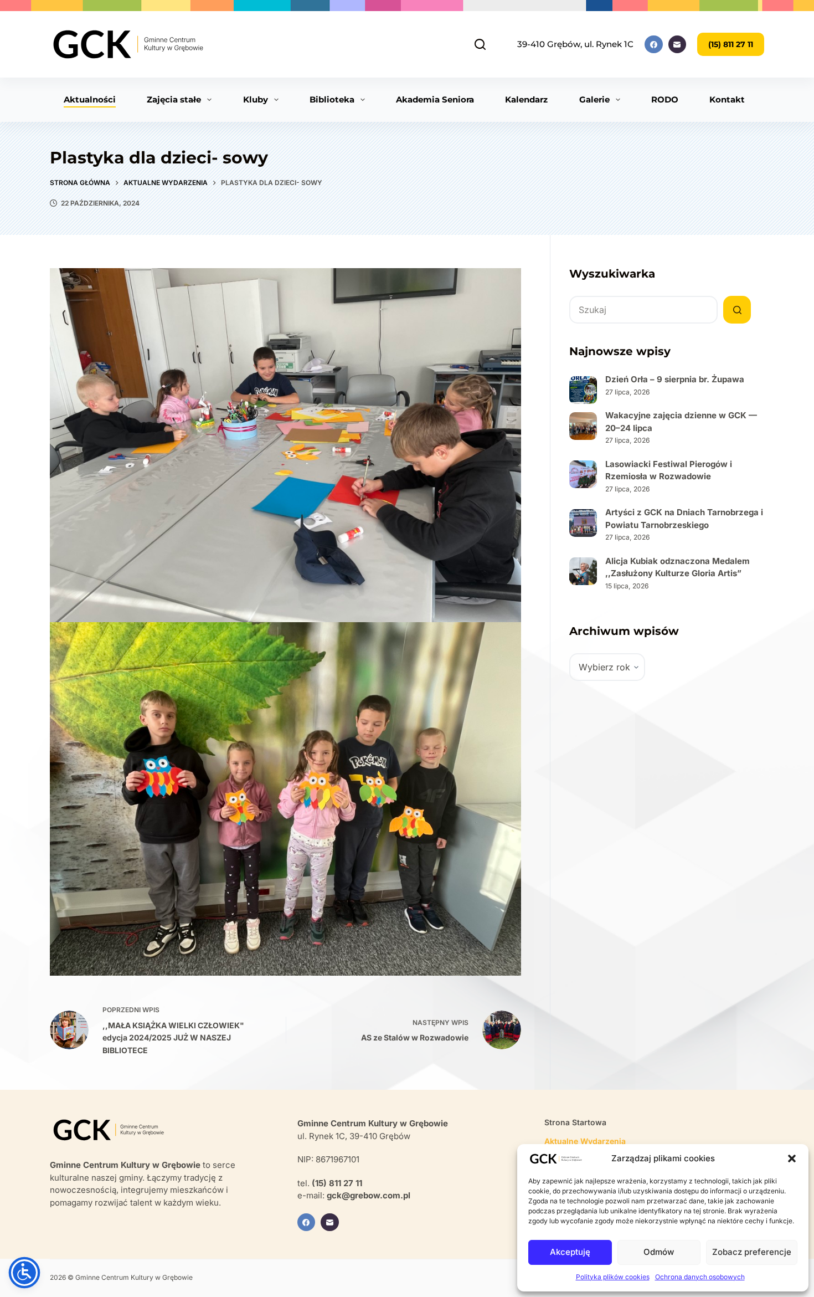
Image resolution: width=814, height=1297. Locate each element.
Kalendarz (526, 99)
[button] (791, 1158)
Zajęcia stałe (174, 99)
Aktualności (90, 99)
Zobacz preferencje (751, 1252)
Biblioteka (332, 99)
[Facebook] (654, 44)
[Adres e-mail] (677, 44)
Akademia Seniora (435, 99)
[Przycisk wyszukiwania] (737, 310)
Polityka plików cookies (613, 1277)
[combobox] (643, 310)
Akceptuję (570, 1252)
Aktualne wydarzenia (585, 1141)
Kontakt (727, 99)
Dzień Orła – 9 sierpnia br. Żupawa (674, 379)
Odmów (658, 1252)
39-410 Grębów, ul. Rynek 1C (575, 44)
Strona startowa (575, 1122)
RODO (664, 99)
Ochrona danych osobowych (700, 1277)
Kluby (255, 99)
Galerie (594, 99)
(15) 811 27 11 (730, 44)
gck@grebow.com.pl (368, 1195)
